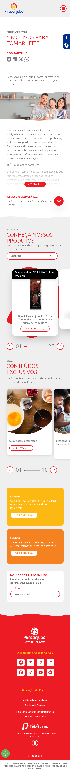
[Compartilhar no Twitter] (30, 662)
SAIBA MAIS (19, 447)
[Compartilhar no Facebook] (21, 662)
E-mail (18, 588)
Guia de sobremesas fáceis (23, 441)
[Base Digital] (35, 742)
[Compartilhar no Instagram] (40, 662)
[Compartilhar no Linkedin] (50, 662)
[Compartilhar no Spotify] (50, 672)
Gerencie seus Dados (35, 716)
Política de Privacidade (35, 700)
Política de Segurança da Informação (35, 711)
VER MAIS (33, 184)
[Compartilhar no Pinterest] (21, 672)
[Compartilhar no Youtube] (40, 672)
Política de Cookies (35, 705)
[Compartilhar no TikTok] (30, 672)
